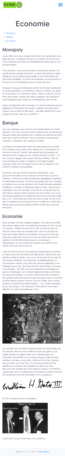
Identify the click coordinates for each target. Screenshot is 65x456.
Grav (18, 452)
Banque (9, 37)
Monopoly (10, 33)
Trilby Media (43, 452)
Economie (10, 41)
